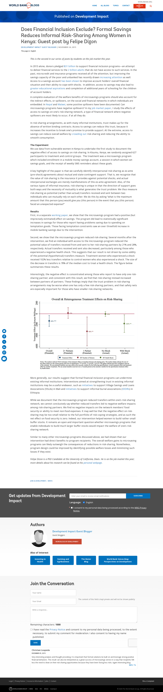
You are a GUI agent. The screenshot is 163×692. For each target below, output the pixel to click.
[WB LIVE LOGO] (139, 6)
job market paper (101, 108)
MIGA (46, 689)
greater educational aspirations (47, 88)
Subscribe (138, 496)
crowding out (79, 133)
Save (35, 643)
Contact (126, 5)
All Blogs (105, 5)
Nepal (49, 104)
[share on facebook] (4, 336)
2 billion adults (76, 69)
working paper (60, 215)
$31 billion (69, 66)
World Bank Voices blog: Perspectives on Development (118, 560)
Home (94, 5)
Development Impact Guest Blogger (38, 47)
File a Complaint (148, 681)
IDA (36, 689)
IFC (41, 689)
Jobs (46, 681)
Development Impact (92, 16)
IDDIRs (125, 388)
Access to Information (35, 681)
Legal (11, 681)
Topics (116, 5)
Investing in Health (40, 560)
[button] (151, 6)
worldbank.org (145, 2)
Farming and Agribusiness (63, 560)
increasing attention (111, 77)
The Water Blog (86, 560)
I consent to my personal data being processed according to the (109, 509)
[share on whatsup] (4, 352)
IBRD (31, 689)
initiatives (87, 385)
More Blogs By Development (67, 542)
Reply (131, 665)
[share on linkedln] (4, 347)
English (33, 51)
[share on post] (4, 342)
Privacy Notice (57, 629)
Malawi (61, 104)
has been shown (70, 80)
